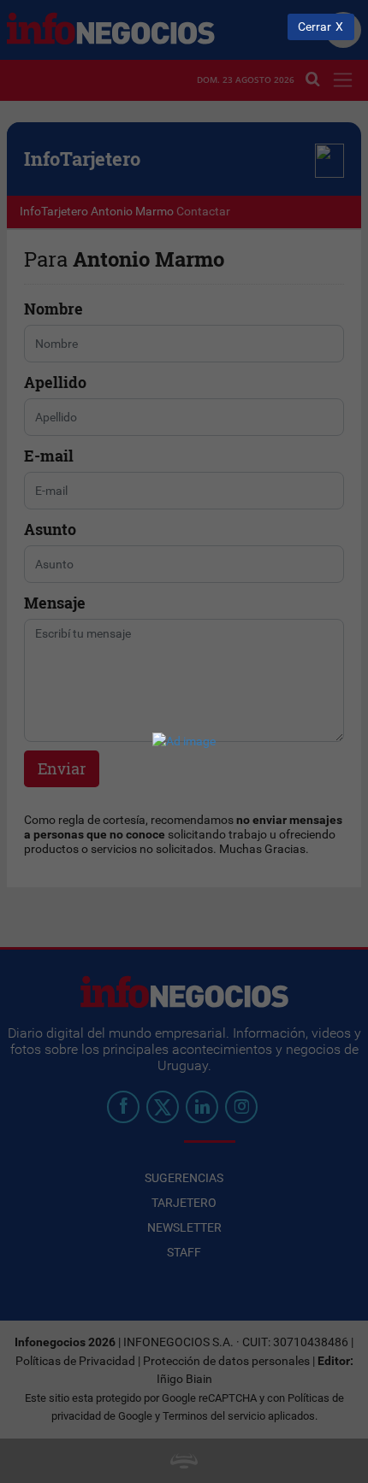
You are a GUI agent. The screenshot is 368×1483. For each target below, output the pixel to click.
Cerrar (314, 27)
